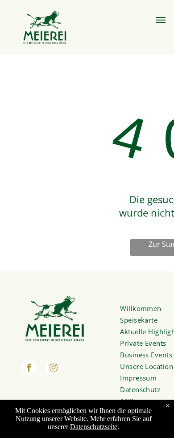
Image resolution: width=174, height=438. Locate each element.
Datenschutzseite (93, 426)
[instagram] (53, 368)
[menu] (161, 20)
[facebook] (29, 368)
